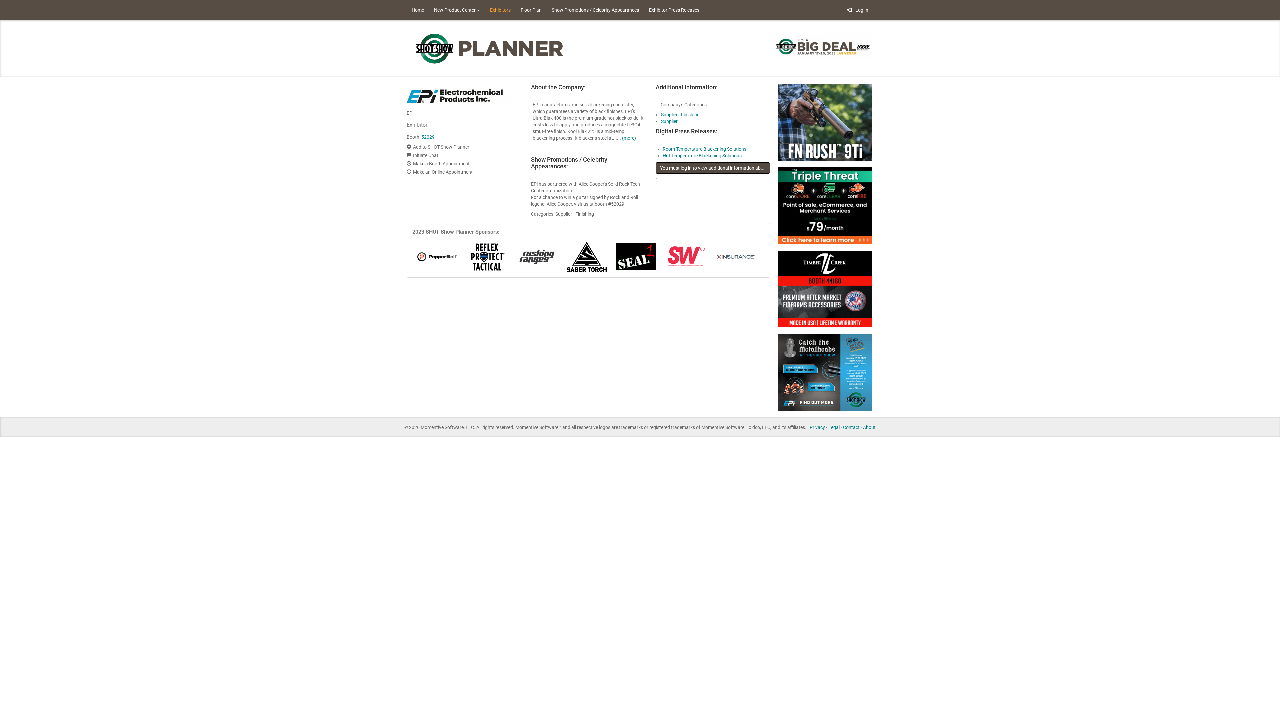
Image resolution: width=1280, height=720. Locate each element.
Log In (860, 10)
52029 (428, 137)
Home (418, 10)
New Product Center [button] (455, 10)
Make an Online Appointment (443, 172)
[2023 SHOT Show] (490, 48)
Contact (851, 427)
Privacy (817, 427)
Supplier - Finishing (680, 114)
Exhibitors (500, 10)
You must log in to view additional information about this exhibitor (715, 168)
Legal (834, 427)
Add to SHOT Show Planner (441, 147)
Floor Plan (531, 10)
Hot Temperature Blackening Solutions (702, 155)
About (869, 427)
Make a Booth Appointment (441, 163)
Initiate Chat (425, 155)
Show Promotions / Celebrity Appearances (595, 10)
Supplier (669, 121)
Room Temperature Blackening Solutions (704, 149)
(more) (629, 138)
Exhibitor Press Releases (674, 10)
